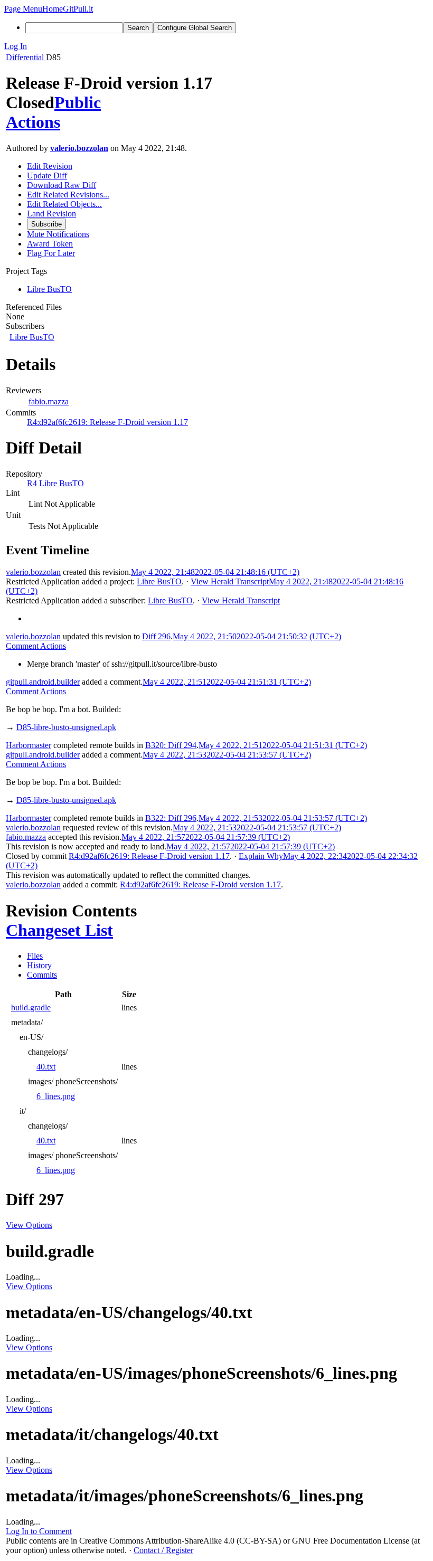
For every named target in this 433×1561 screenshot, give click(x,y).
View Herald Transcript (230, 581)
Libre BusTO (32, 337)
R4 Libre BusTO (55, 483)
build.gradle (31, 1007)
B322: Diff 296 (170, 817)
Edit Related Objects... (64, 204)
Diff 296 (156, 636)
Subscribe (46, 224)
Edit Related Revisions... (68, 194)
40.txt (45, 1066)
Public (77, 102)
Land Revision (51, 213)
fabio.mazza (49, 401)
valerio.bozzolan (79, 148)
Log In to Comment (39, 1531)
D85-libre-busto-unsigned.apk (66, 727)
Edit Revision (49, 166)
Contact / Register (163, 1550)
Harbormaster (28, 745)
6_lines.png (55, 1096)
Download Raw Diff (61, 185)
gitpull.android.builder (43, 681)
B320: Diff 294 (170, 745)
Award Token (50, 243)
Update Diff (47, 175)
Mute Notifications (58, 234)
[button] (23, 8)
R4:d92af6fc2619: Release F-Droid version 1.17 (107, 422)
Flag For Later (51, 253)
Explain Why (261, 856)
